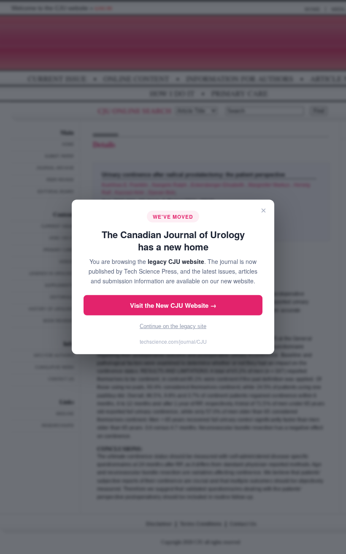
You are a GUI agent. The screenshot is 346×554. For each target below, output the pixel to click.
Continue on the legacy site (173, 326)
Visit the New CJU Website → (173, 305)
